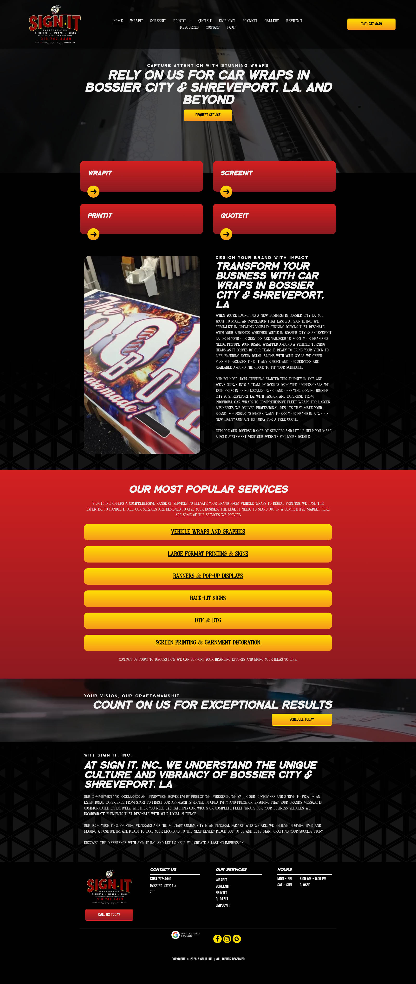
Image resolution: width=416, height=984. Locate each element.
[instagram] (227, 939)
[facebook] (217, 939)
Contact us (245, 420)
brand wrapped (264, 345)
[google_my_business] (237, 939)
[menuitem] (118, 21)
